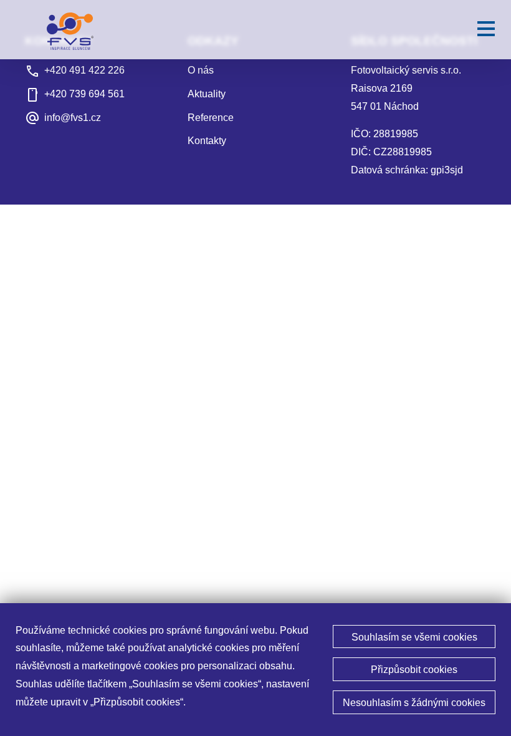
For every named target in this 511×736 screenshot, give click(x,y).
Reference (211, 117)
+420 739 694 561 (84, 94)
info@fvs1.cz (72, 117)
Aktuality (207, 94)
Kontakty (207, 140)
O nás (201, 70)
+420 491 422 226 (84, 70)
